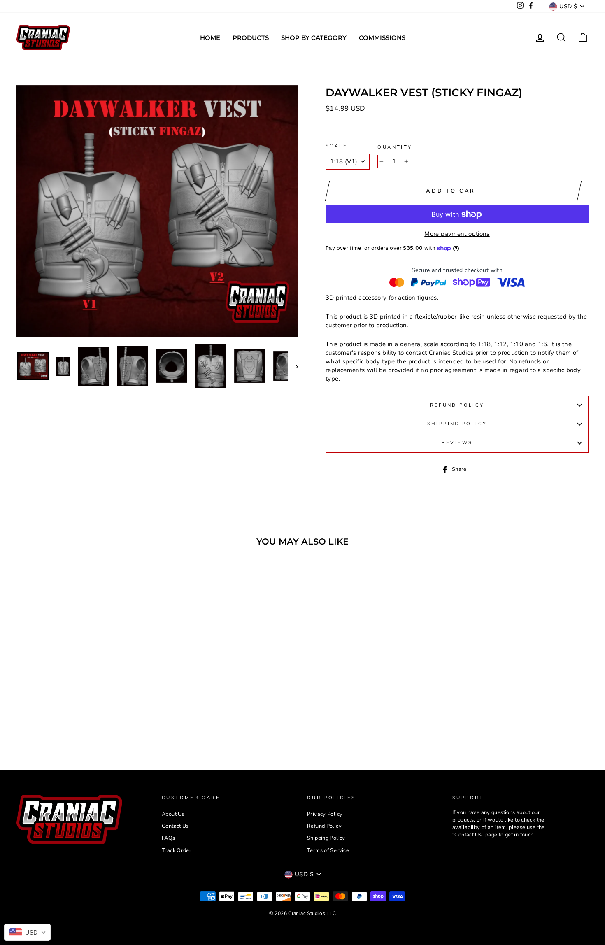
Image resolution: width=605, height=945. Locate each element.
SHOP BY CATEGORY (314, 38)
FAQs (168, 838)
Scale (336, 146)
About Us (173, 814)
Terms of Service (328, 850)
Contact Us (175, 826)
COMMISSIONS (382, 38)
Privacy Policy (324, 814)
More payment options (457, 234)
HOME (210, 38)
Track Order (176, 850)
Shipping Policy (457, 424)
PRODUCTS (251, 38)
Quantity (394, 147)
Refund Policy (457, 405)
